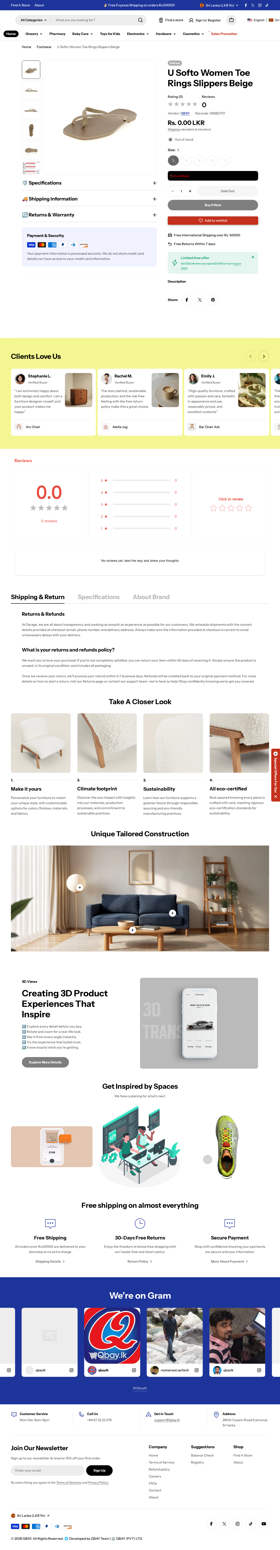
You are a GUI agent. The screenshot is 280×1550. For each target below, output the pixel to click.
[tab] (38, 598)
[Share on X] (200, 300)
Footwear (44, 47)
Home (26, 47)
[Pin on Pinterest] (213, 300)
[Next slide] (264, 356)
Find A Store (20, 5)
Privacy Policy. (98, 1482)
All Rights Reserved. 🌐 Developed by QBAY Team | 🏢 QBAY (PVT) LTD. (88, 1538)
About (39, 5)
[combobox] (81, 20)
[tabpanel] (140, 647)
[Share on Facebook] (187, 300)
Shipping (174, 129)
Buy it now (213, 205)
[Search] (140, 20)
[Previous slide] (250, 356)
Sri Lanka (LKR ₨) (220, 5)
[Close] (253, 257)
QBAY (185, 113)
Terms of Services (68, 1482)
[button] (213, 220)
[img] (183, 105)
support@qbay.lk (167, 1420)
